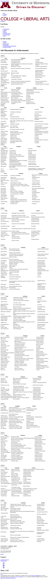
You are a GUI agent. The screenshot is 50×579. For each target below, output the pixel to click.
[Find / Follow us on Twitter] (3, 564)
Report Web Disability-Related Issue (8, 577)
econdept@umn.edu (5, 559)
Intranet (2, 554)
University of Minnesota (35, 575)
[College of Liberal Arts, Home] (25, 20)
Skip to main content (5, 1)
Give (2, 574)
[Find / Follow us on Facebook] (3, 563)
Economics (3, 21)
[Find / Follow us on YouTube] (3, 565)
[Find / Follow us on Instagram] (3, 566)
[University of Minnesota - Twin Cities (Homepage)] (25, 7)
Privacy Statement (19, 576)
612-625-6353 (3, 560)
